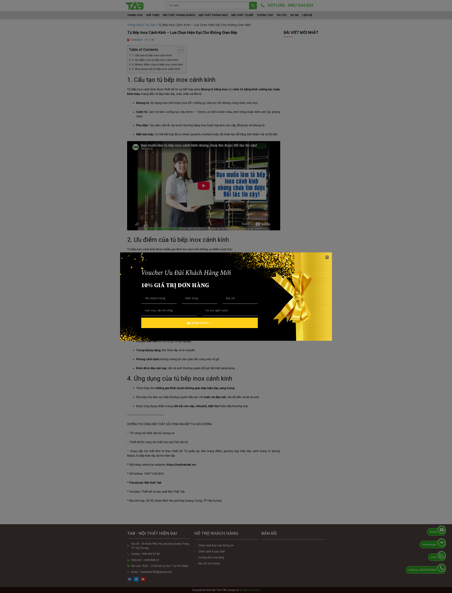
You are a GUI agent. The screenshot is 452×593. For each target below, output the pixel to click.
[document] (226, 296)
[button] (327, 257)
